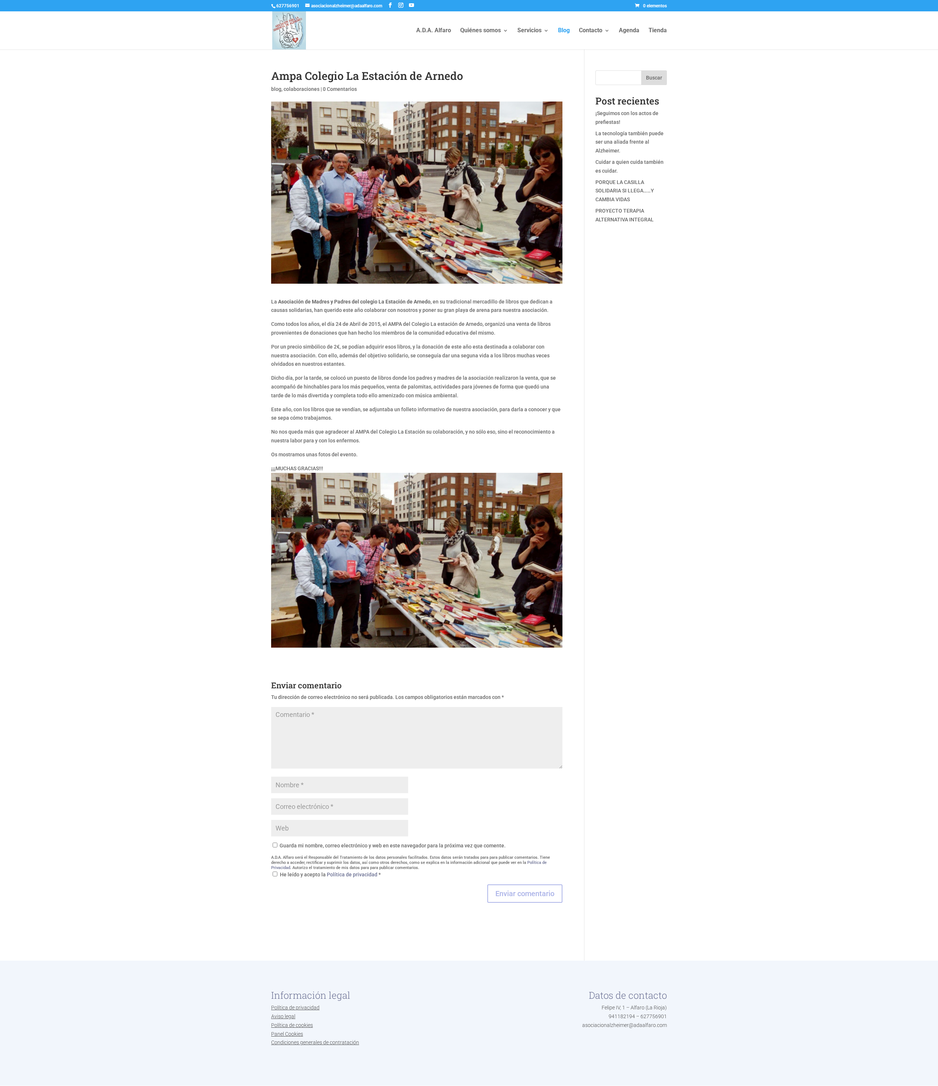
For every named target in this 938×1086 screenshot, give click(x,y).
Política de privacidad (352, 874)
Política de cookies (292, 1025)
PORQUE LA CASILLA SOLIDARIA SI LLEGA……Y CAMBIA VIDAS (624, 191)
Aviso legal (283, 1016)
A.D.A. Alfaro (433, 31)
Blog (564, 31)
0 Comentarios (340, 89)
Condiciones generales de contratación (315, 1042)
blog (276, 89)
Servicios (529, 31)
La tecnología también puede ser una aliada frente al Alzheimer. (629, 142)
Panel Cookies (287, 1034)
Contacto (590, 31)
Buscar (654, 78)
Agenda (629, 31)
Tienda (658, 31)
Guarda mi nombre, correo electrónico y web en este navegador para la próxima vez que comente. (393, 845)
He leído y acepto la (330, 874)
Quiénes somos (480, 31)
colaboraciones (302, 89)
